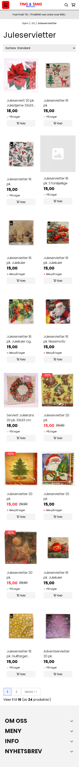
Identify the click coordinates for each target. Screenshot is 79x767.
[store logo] (30, 5)
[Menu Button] (5, 5)
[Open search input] (66, 5)
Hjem (25, 23)
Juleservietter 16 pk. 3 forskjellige (56, 181)
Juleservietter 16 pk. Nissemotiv (56, 339)
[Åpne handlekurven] (73, 5)
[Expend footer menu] (72, 731)
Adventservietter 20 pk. (56, 654)
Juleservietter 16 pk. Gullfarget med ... (19, 654)
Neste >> (31, 692)
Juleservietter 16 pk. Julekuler (19, 260)
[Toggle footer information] (72, 721)
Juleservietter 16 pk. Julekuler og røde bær (19, 339)
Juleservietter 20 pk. (56, 417)
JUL (33, 23)
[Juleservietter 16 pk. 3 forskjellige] (58, 153)
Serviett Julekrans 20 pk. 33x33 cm (20, 417)
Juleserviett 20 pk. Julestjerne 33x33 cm (20, 103)
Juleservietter (47, 23)
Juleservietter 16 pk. (56, 103)
